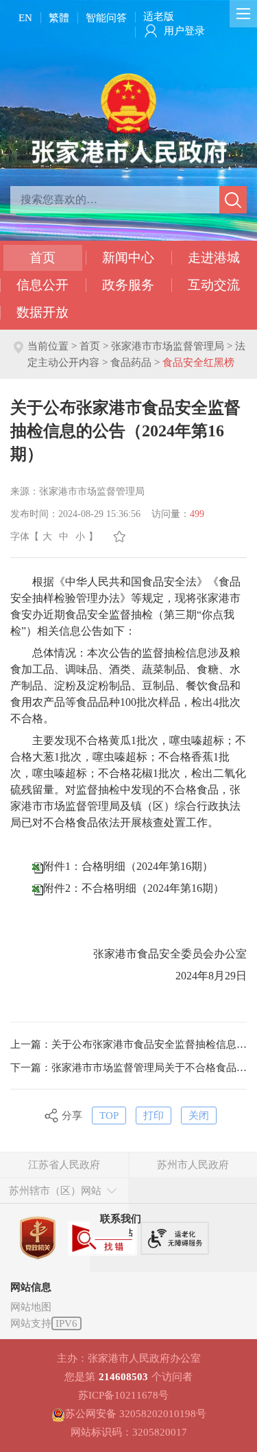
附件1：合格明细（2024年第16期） (128, 866)
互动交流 (214, 285)
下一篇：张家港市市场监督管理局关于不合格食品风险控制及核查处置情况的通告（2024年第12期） (128, 1067)
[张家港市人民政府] (128, 117)
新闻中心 (128, 257)
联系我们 (120, 1218)
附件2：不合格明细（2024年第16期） (133, 888)
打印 (153, 1115)
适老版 (158, 16)
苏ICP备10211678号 (123, 1395)
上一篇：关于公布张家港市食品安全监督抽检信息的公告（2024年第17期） (128, 1044)
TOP (109, 1115)
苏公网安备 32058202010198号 (135, 1413)
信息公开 (42, 285)
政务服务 (128, 285)
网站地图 (30, 1307)
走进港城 (214, 257)
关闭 (198, 1115)
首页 (42, 257)
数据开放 (42, 312)
